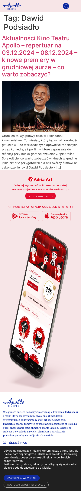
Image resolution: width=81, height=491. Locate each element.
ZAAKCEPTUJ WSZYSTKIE (21, 478)
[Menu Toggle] (75, 6)
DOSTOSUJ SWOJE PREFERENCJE (26, 484)
